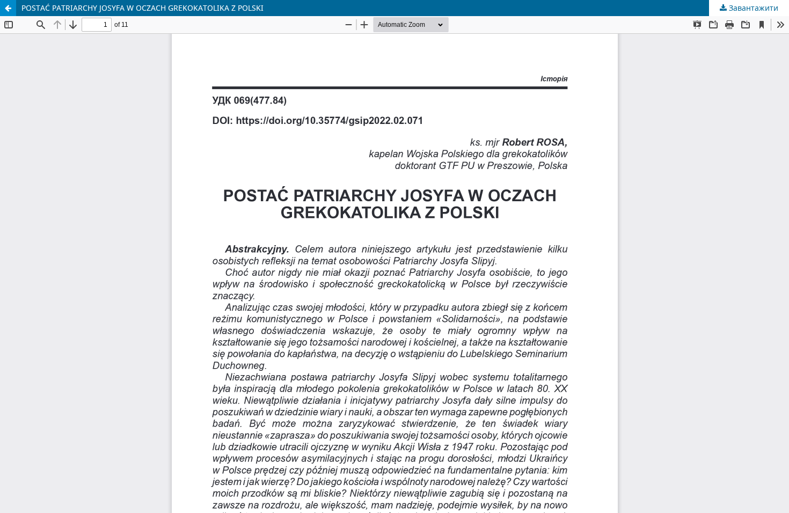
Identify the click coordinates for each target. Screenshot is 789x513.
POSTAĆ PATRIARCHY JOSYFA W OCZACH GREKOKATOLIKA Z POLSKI (142, 8)
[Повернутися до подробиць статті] (8, 8)
